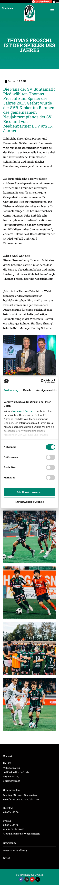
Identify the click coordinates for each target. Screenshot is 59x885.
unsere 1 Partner (23, 411)
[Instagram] (26, 879)
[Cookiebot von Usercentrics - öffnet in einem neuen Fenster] (41, 381)
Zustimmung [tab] (11, 390)
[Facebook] (21, 879)
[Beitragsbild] (29, 537)
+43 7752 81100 (11, 776)
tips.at (6, 857)
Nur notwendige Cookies (29, 501)
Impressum (9, 842)
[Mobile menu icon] (52, 11)
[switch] (50, 457)
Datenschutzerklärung (15, 850)
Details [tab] (27, 390)
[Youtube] (32, 879)
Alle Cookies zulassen (29, 492)
